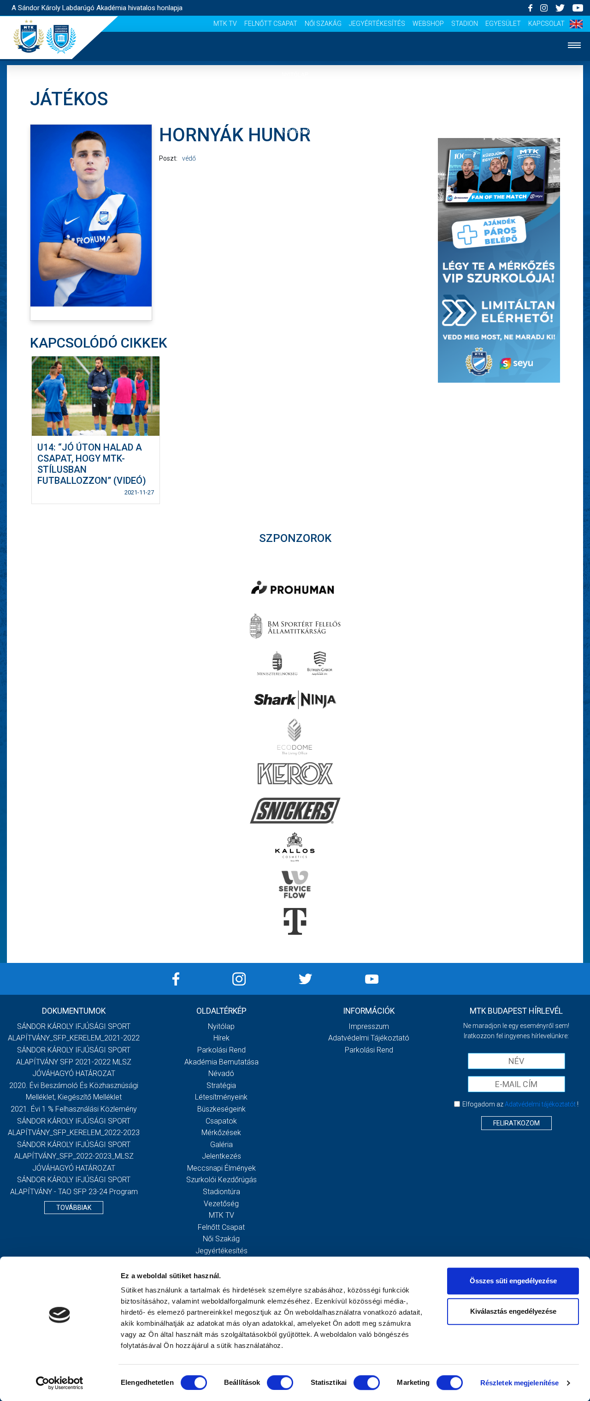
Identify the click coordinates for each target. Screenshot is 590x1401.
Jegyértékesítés (377, 23)
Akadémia (295, 130)
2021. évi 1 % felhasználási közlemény (74, 1109)
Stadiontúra (221, 1191)
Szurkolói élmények (295, 271)
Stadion (464, 23)
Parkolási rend (221, 1050)
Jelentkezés (295, 243)
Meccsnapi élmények (221, 1168)
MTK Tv (225, 23)
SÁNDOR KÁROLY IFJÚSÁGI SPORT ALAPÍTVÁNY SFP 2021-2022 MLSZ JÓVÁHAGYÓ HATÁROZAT (73, 1062)
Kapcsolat (546, 23)
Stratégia (221, 1085)
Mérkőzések (295, 186)
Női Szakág (323, 23)
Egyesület (503, 23)
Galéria (295, 214)
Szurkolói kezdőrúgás (221, 1179)
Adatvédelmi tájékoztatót (540, 1104)
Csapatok (295, 158)
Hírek (295, 102)
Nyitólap (295, 74)
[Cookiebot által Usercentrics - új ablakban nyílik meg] (59, 1383)
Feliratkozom (516, 1123)
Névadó (221, 1073)
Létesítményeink (221, 1097)
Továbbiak (73, 1207)
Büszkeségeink (221, 1109)
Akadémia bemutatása (221, 1062)
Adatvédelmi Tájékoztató (368, 1038)
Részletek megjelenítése (519, 1383)
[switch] (280, 1382)
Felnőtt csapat (270, 23)
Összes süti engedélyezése (513, 1281)
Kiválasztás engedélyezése (513, 1311)
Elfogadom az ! (520, 1104)
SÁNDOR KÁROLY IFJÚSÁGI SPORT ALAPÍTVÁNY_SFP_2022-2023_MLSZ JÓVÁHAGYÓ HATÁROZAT (74, 1156)
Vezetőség (295, 298)
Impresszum (368, 1026)
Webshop (428, 23)
